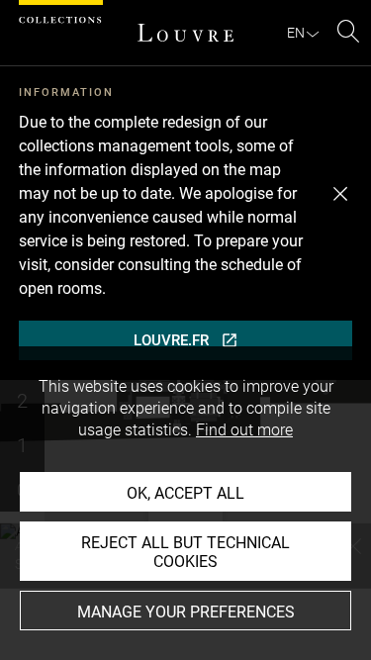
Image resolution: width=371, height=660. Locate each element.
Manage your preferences (186, 612)
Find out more (244, 430)
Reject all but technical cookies (185, 552)
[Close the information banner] (340, 194)
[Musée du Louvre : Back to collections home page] (186, 32)
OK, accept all (185, 493)
